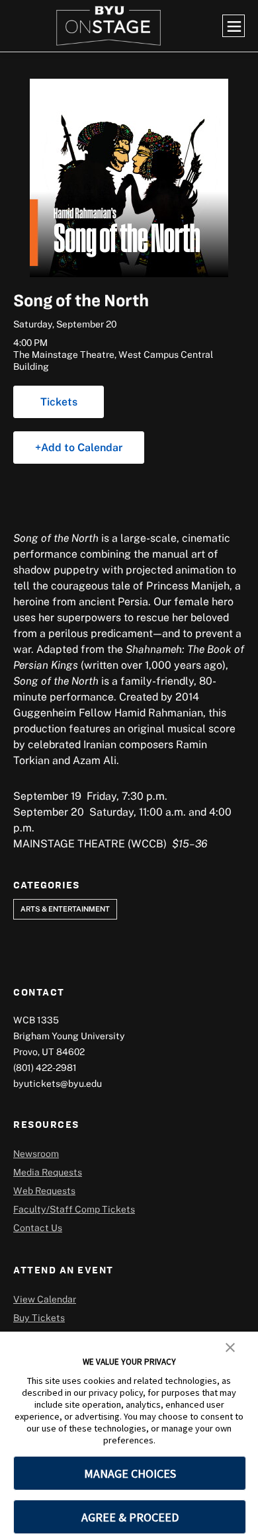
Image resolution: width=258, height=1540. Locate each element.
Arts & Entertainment (65, 908)
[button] (230, 1346)
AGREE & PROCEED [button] (130, 1517)
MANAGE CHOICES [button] (130, 1473)
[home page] (108, 26)
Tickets (58, 401)
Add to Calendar (81, 447)
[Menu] (233, 26)
